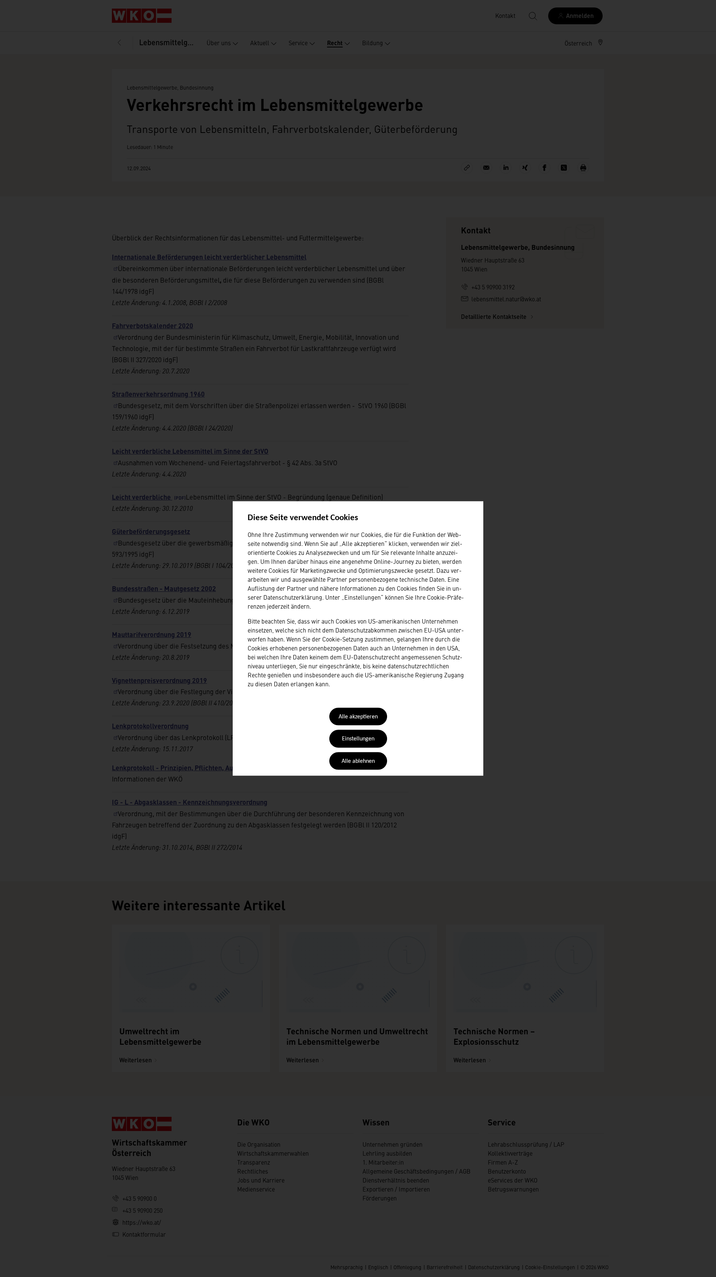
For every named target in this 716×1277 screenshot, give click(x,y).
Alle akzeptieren (358, 717)
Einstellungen (358, 739)
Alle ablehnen (358, 761)
